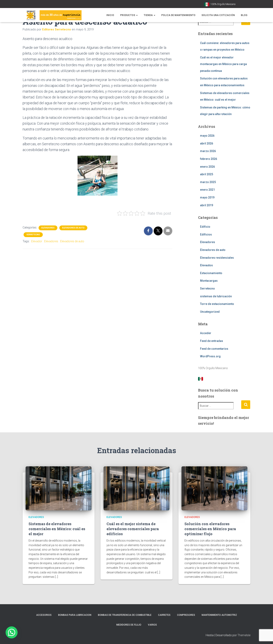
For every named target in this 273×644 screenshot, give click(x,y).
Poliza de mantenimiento (178, 15)
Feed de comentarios (214, 348)
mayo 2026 (207, 135)
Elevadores (48, 228)
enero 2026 (207, 166)
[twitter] (249, 4)
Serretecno (33, 234)
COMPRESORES (186, 615)
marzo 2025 (208, 182)
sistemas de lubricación (216, 296)
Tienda (148, 15)
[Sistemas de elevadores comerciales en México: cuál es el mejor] (59, 488)
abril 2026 (206, 143)
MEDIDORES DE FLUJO (128, 624)
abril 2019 (206, 205)
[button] (137, 15)
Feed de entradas (211, 341)
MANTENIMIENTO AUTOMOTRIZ (219, 615)
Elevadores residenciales (217, 257)
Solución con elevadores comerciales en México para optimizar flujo (210, 528)
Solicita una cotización (218, 15)
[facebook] (244, 4)
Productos (128, 15)
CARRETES (164, 615)
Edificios (206, 234)
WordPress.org (210, 356)
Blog (244, 15)
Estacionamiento (211, 273)
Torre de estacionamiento (217, 303)
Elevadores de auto (73, 228)
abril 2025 (206, 174)
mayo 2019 (207, 197)
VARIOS (152, 624)
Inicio (110, 15)
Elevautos (206, 265)
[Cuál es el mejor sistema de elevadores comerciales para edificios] (136, 488)
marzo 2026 (208, 151)
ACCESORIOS (44, 615)
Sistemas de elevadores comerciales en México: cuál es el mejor (57, 528)
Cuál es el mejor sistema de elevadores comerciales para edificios (133, 528)
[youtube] (239, 4)
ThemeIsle (243, 635)
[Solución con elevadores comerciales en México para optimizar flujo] (214, 488)
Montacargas (209, 280)
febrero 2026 (208, 158)
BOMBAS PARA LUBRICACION (74, 615)
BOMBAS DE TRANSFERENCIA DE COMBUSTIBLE (124, 615)
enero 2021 (207, 189)
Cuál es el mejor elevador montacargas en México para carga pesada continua (223, 64)
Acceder (205, 333)
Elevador (36, 241)
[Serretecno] (52, 15)
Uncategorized (210, 311)
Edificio (205, 226)
